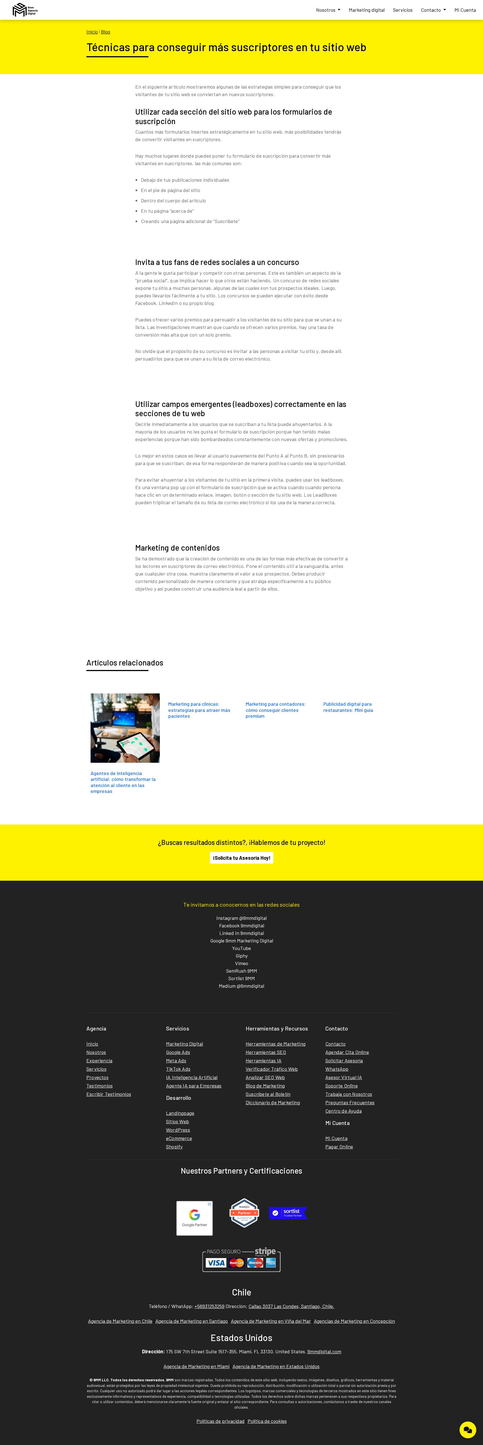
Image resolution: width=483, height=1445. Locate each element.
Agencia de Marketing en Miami (196, 1366)
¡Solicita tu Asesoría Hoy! (242, 858)
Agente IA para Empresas (194, 1085)
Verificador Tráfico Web (272, 1069)
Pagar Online (339, 1146)
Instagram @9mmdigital (241, 918)
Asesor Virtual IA (343, 1077)
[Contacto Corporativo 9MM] (468, 1430)
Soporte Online (341, 1085)
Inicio (92, 32)
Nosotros (326, 10)
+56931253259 (209, 1306)
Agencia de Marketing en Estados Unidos (276, 1366)
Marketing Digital (184, 1044)
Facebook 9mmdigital (241, 925)
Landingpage (180, 1113)
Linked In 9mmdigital (241, 933)
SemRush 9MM (241, 971)
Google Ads (178, 1052)
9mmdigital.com (324, 1351)
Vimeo (241, 963)
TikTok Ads (178, 1069)
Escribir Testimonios (108, 1094)
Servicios (403, 10)
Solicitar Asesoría (344, 1060)
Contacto (431, 10)
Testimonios (99, 1085)
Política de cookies (267, 1421)
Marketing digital (367, 10)
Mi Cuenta (465, 10)
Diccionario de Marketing (273, 1102)
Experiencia (99, 1060)
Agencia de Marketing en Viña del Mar (271, 1321)
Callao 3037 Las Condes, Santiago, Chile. (291, 1306)
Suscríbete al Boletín (268, 1094)
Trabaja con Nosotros (348, 1094)
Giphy (242, 956)
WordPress (178, 1130)
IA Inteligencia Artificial (191, 1077)
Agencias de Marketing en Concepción (354, 1321)
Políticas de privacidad (220, 1421)
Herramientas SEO (266, 1052)
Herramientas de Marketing (276, 1044)
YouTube (241, 948)
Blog (105, 32)
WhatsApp (337, 1069)
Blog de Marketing (265, 1085)
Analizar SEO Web (265, 1077)
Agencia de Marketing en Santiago (191, 1321)
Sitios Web (177, 1121)
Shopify (174, 1146)
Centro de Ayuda (343, 1111)
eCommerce (179, 1138)
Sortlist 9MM (241, 978)
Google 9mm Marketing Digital (241, 940)
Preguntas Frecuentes (350, 1102)
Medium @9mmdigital (241, 986)
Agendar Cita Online (347, 1052)
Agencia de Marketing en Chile (120, 1321)
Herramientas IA (263, 1060)
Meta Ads (176, 1060)
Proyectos (97, 1077)
